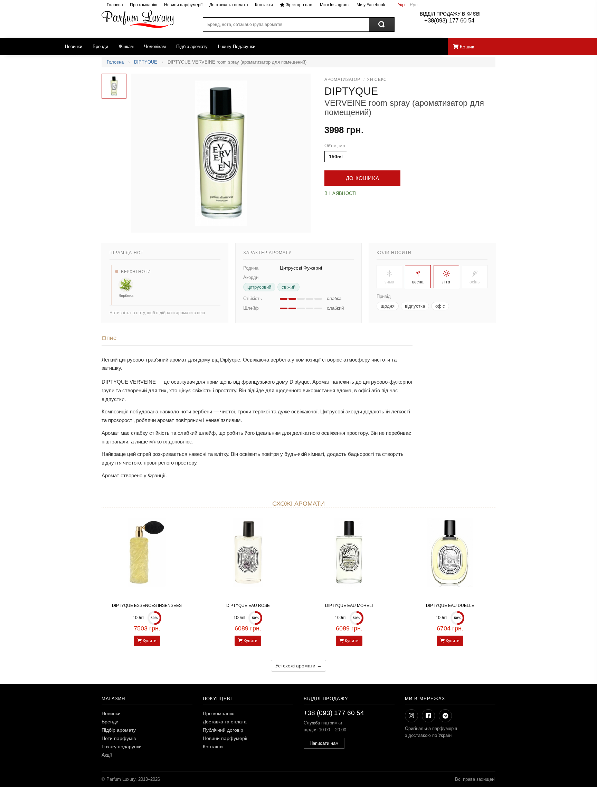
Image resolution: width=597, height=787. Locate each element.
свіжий (288, 287)
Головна (115, 4)
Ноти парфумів (119, 738)
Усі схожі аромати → (298, 665)
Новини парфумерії (183, 4)
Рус (414, 4)
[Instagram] (411, 715)
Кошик (466, 46)
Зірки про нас (298, 4)
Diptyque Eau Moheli (349, 605)
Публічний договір (223, 730)
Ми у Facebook (370, 4)
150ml (336, 156)
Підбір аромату (192, 46)
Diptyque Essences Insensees (147, 605)
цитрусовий (259, 287)
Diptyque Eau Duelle (450, 605)
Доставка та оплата (228, 4)
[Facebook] (428, 715)
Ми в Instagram (334, 4)
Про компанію (143, 4)
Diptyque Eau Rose (248, 605)
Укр (401, 4)
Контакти (264, 4)
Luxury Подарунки (236, 46)
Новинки (73, 46)
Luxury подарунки (122, 746)
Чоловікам (155, 46)
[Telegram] (445, 715)
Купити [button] (149, 640)
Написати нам (324, 743)
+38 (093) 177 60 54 (334, 712)
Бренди (100, 46)
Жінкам (126, 46)
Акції (107, 755)
